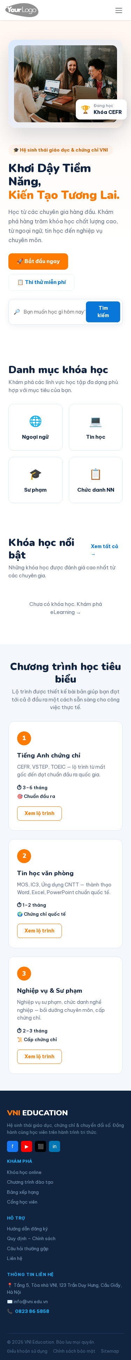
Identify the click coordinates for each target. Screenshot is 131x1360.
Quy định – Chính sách (31, 1238)
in (55, 1146)
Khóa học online (24, 1172)
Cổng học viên (22, 1202)
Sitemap (110, 1351)
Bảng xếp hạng (23, 1192)
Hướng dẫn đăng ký (27, 1228)
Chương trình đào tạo (30, 1182)
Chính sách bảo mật (74, 1351)
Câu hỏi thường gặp (28, 1248)
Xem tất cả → (104, 550)
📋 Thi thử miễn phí (41, 282)
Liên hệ (14, 1258)
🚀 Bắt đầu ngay (38, 261)
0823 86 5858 (32, 1311)
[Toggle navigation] (119, 10)
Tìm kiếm (103, 311)
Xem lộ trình (39, 813)
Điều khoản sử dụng (27, 1351)
